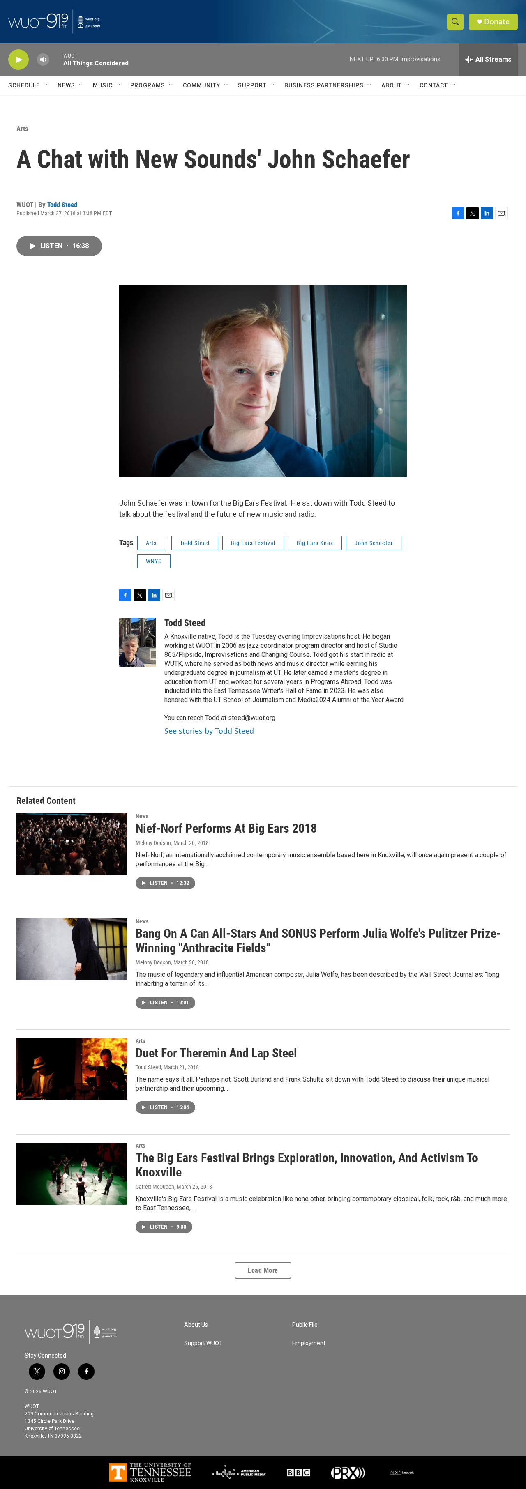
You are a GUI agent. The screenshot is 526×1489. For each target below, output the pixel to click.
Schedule (24, 85)
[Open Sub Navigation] (46, 85)
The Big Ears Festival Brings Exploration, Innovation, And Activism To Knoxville (307, 1165)
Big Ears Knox (315, 543)
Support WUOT (203, 1343)
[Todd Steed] (137, 642)
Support (252, 85)
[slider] (56, 59)
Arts (22, 128)
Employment (308, 1343)
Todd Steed (62, 204)
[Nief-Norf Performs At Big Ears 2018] (71, 844)
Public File (305, 1325)
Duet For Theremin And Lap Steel (216, 1053)
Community (201, 85)
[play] (18, 59)
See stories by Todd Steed (209, 731)
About (391, 85)
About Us (196, 1325)
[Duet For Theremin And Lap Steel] (71, 1069)
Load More (263, 1270)
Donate (497, 21)
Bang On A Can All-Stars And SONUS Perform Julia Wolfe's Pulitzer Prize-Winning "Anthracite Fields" (318, 940)
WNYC (154, 561)
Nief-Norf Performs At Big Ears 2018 (226, 828)
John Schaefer (374, 543)
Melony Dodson (153, 843)
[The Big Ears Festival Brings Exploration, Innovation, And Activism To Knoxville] (71, 1173)
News (66, 85)
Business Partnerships (324, 85)
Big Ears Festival (253, 543)
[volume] (43, 60)
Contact (434, 85)
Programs (147, 85)
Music (103, 85)
